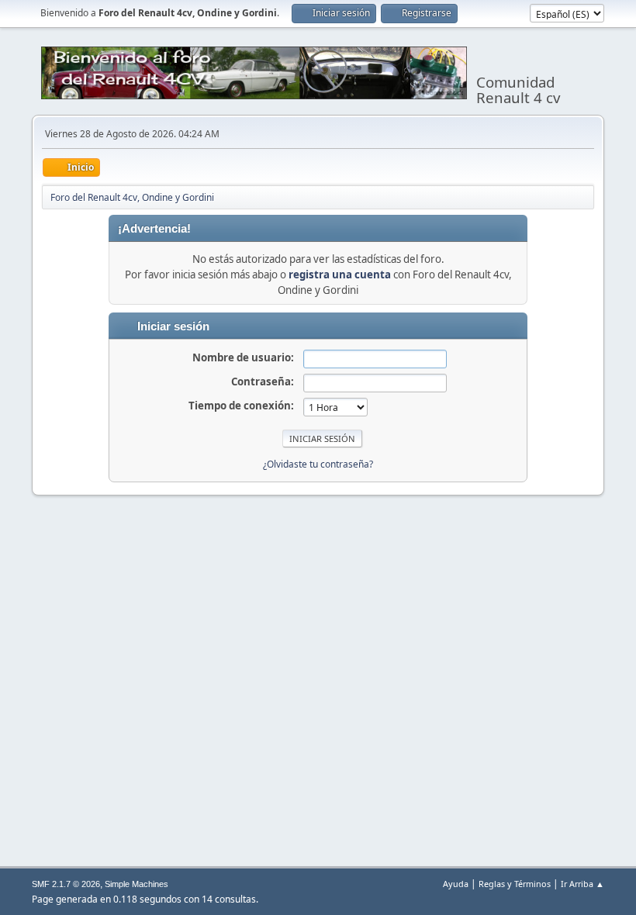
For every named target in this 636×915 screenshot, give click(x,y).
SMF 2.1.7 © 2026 (66, 884)
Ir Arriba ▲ (582, 883)
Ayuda (455, 883)
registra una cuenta (340, 274)
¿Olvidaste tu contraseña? (318, 464)
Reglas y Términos (515, 883)
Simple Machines (136, 884)
